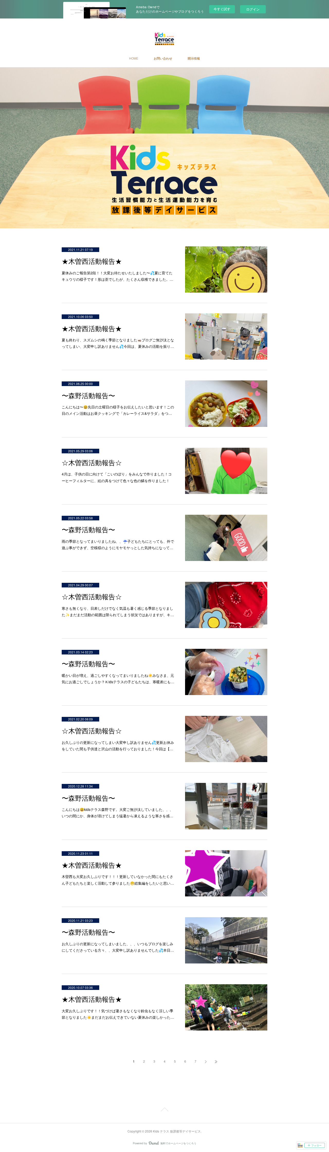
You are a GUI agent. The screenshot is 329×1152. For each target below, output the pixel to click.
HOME (133, 58)
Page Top (164, 1110)
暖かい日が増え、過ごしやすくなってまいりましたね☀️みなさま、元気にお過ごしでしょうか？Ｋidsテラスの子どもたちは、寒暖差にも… (118, 678)
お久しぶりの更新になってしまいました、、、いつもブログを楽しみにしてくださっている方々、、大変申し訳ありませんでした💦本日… (118, 947)
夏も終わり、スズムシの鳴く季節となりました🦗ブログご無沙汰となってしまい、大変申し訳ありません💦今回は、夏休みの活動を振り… (118, 343)
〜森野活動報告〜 (88, 396)
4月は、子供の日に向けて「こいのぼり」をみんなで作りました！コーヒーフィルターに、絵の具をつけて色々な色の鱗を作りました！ (117, 477)
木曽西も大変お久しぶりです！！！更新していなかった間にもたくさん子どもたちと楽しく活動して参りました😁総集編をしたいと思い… (118, 879)
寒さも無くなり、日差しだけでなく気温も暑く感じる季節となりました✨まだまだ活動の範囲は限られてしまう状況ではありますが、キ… (118, 611)
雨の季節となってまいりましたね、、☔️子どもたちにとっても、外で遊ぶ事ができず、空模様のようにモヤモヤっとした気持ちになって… (118, 544)
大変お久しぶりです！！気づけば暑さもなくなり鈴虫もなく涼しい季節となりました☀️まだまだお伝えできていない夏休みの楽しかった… (118, 1014)
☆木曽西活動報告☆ (92, 463)
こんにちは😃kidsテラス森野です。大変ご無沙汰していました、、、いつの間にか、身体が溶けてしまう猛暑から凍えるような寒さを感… (117, 812)
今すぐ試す (222, 8)
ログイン (253, 9)
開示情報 (194, 58)
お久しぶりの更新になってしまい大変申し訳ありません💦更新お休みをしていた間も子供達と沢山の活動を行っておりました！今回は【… (118, 745)
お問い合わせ (163, 58)
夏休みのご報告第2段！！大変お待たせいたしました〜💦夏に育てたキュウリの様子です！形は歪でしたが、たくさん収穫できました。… (117, 276)
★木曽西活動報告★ (92, 261)
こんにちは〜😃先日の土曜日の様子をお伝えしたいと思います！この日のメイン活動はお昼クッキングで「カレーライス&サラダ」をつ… (118, 410)
